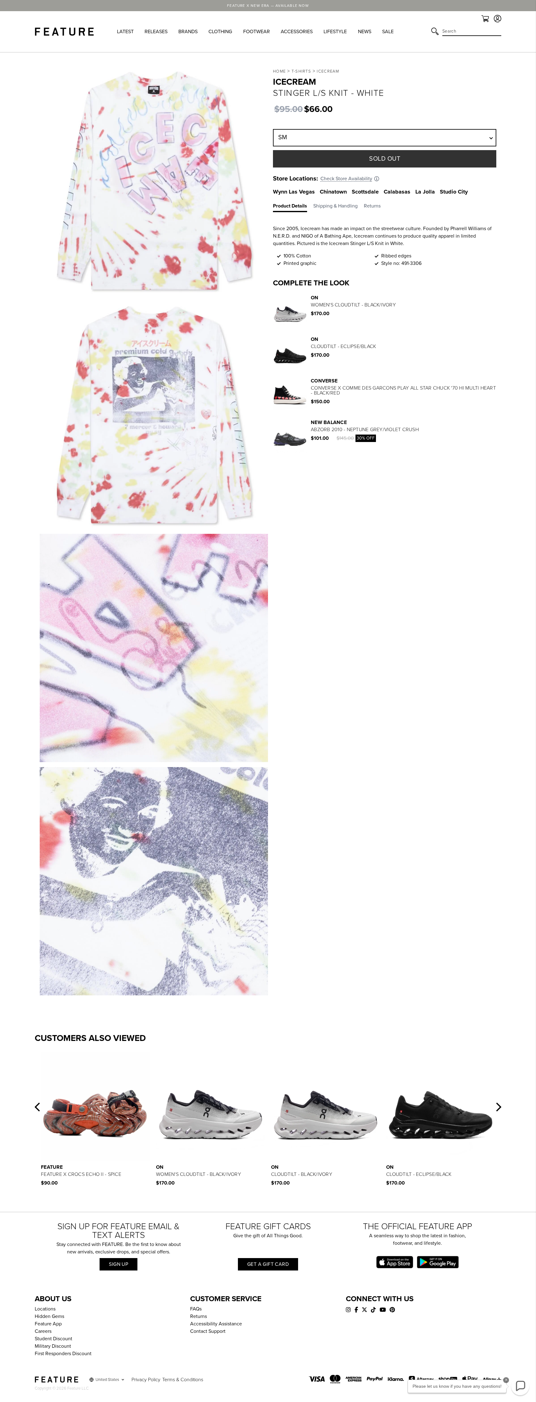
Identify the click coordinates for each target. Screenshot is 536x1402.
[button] (37, 1107)
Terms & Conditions (182, 1380)
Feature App (48, 1324)
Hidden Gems (49, 1316)
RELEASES (156, 32)
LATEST (125, 32)
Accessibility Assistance (216, 1324)
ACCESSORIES (297, 32)
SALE (388, 32)
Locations (45, 1309)
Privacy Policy (146, 1380)
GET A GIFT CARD (268, 1264)
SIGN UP (118, 1264)
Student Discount (53, 1339)
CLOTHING (220, 32)
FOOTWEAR (256, 32)
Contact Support (208, 1331)
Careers (43, 1331)
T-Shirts (301, 71)
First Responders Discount (63, 1354)
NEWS (364, 32)
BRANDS (188, 32)
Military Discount (53, 1346)
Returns (198, 1316)
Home (279, 71)
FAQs (196, 1309)
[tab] (293, 207)
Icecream (328, 71)
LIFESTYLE (335, 32)
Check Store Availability (346, 179)
